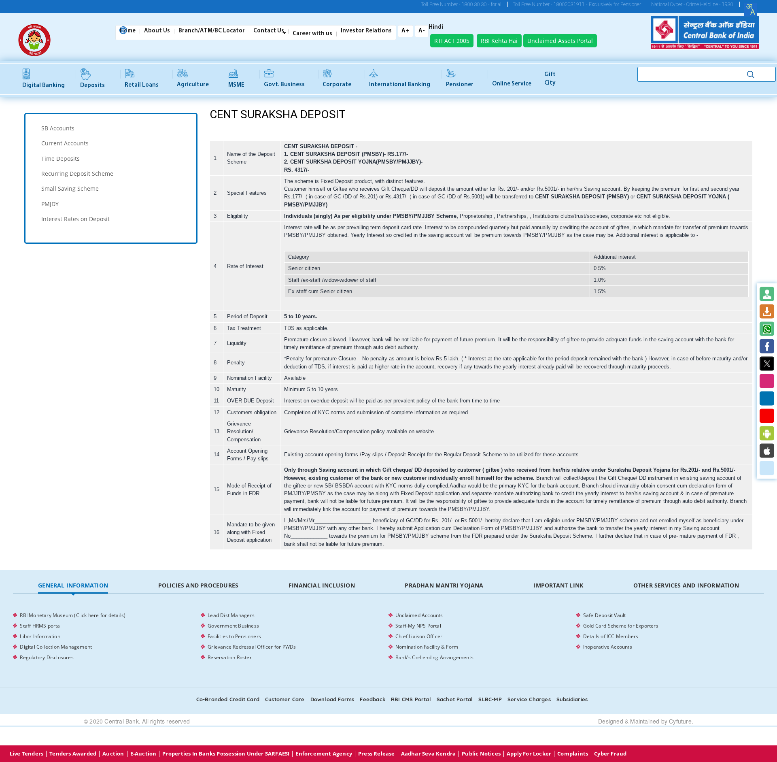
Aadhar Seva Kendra (428, 754)
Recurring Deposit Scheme (77, 173)
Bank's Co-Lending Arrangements (434, 657)
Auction (113, 754)
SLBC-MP (489, 699)
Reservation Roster (230, 657)
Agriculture (193, 85)
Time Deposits (60, 158)
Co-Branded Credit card (227, 699)
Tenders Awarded (72, 754)
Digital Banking (43, 86)
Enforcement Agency (323, 754)
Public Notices (481, 754)
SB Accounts (57, 128)
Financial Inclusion (322, 585)
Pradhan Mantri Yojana (444, 585)
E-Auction (143, 754)
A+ (405, 31)
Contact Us (268, 31)
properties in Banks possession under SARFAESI (225, 754)
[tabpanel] (388, 636)
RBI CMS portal (411, 699)
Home (128, 31)
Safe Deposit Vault (604, 615)
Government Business (233, 625)
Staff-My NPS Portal (418, 625)
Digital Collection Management (56, 646)
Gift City (550, 79)
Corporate (337, 85)
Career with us (312, 34)
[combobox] (750, 9)
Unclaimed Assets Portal (560, 41)
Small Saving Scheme (70, 188)
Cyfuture (680, 721)
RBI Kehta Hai (499, 41)
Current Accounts (65, 143)
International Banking (399, 85)
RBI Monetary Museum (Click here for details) (72, 615)
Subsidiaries (572, 699)
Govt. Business (284, 85)
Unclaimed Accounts (419, 615)
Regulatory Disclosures (46, 657)
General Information (73, 585)
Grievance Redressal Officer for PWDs (252, 646)
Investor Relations (366, 31)
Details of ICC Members (610, 636)
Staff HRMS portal (40, 625)
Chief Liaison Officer (418, 636)
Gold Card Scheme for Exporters (620, 625)
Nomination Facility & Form (426, 646)
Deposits (92, 86)
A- (421, 31)
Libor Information (40, 636)
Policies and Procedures (198, 585)
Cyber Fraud (610, 754)
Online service (511, 84)
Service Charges (529, 699)
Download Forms (332, 699)
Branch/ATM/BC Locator (211, 31)
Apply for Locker (529, 754)
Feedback (372, 699)
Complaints (572, 754)
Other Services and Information (686, 585)
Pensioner (459, 85)
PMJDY (50, 204)
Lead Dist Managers (231, 615)
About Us (157, 31)
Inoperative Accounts (607, 646)
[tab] (111, 128)
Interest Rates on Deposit (75, 219)
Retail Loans (142, 85)
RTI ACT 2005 (451, 41)
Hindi (436, 27)
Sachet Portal (455, 699)
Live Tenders (26, 754)
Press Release (376, 754)
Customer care (285, 699)
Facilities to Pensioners (234, 636)
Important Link (558, 585)
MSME (236, 85)
